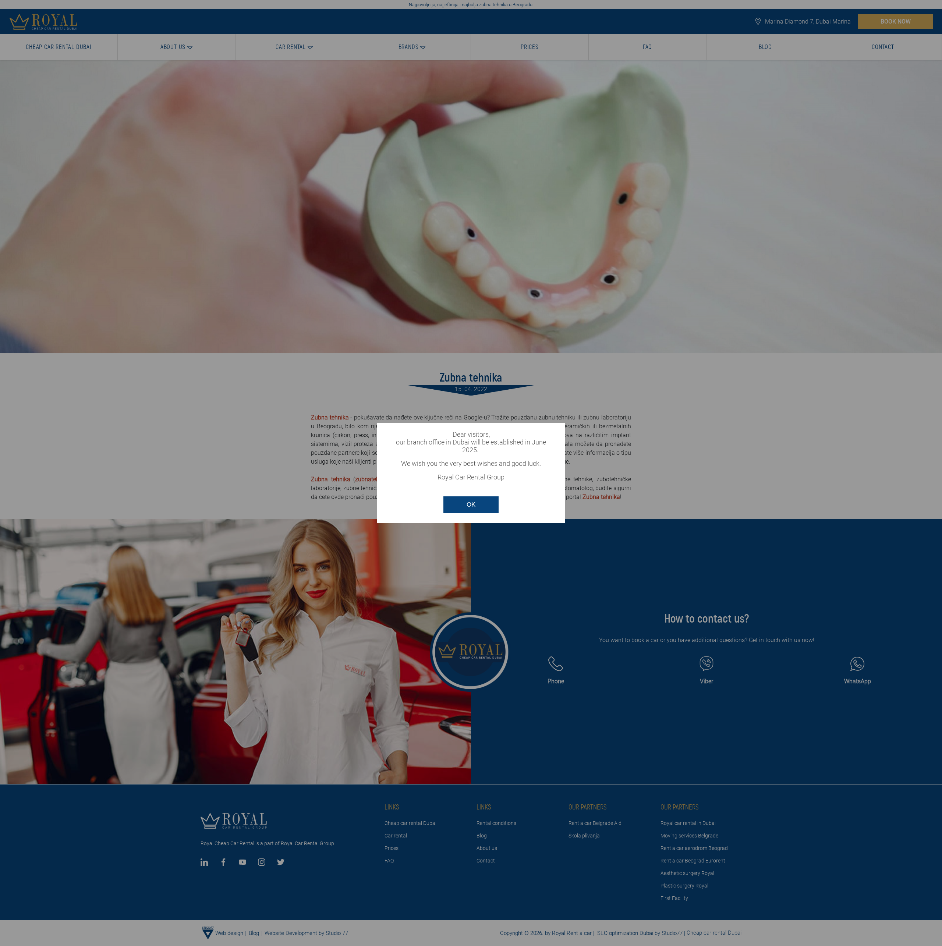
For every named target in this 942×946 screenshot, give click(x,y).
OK (471, 504)
